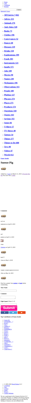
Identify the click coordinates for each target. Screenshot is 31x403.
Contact (6, 388)
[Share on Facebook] (5, 313)
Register (6, 6)
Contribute (7, 5)
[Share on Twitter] (13, 313)
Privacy (6, 392)
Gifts (5, 3)
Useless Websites (8, 393)
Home (5, 2)
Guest (9, 174)
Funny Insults (5, 158)
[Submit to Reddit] (22, 313)
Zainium (3, 247)
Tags (5, 387)
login (20, 283)
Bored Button (15, 384)
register (15, 283)
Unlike (13, 175)
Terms (5, 390)
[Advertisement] (15, 193)
